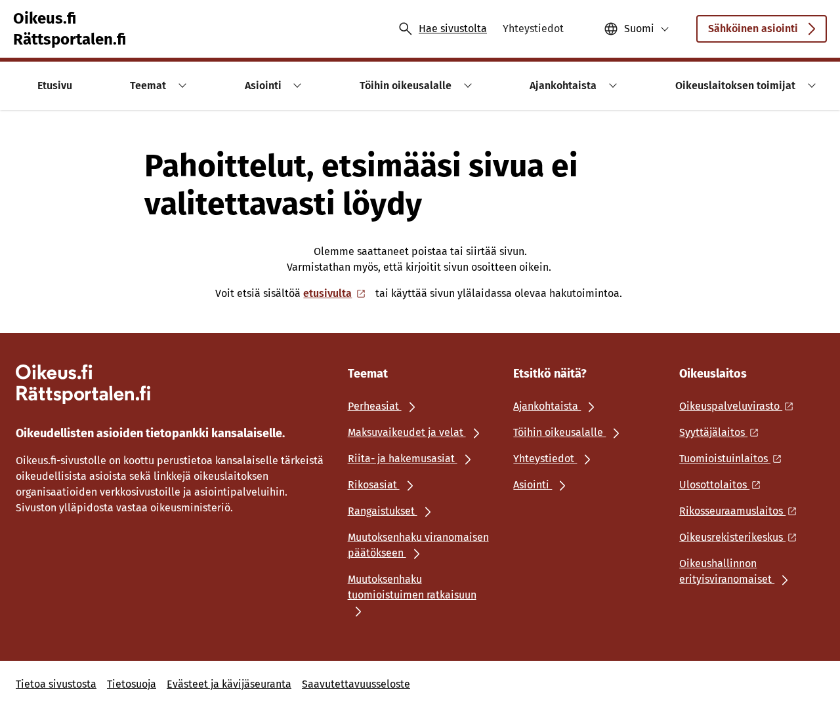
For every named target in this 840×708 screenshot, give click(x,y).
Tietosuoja (131, 684)
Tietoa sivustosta (56, 684)
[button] (180, 85)
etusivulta (327, 293)
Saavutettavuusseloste (356, 684)
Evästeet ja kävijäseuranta (229, 684)
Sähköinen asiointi (753, 28)
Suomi (639, 28)
